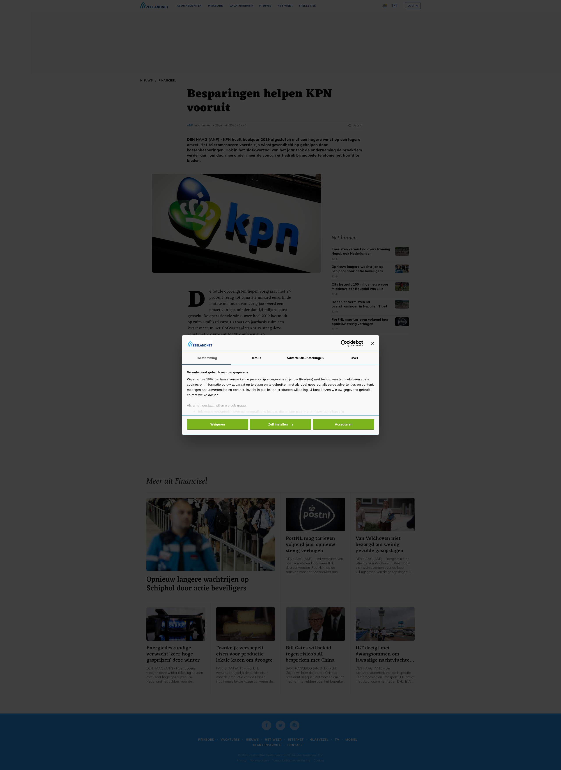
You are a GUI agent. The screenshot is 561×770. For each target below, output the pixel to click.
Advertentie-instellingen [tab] (305, 358)
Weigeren (217, 424)
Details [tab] (255, 358)
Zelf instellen (278, 424)
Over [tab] (354, 358)
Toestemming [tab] (206, 358)
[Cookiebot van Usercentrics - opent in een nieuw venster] (344, 343)
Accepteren (343, 424)
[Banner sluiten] (372, 343)
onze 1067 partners (212, 379)
